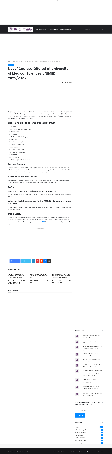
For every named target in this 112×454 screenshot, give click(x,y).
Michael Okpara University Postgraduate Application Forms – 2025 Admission (91, 381)
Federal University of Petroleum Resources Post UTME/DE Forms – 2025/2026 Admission (61, 275)
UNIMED (42, 222)
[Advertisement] (56, 13)
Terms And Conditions (98, 451)
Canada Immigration (41, 29)
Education (15, 61)
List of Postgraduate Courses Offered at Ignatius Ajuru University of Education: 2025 (92, 348)
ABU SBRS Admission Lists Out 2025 (39, 281)
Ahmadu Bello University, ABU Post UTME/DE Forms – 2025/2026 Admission (16, 282)
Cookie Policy (76, 451)
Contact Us (61, 451)
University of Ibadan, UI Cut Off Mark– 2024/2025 (61, 281)
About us (54, 451)
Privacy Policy (68, 451)
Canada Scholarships (65, 29)
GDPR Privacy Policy (86, 451)
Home (10, 61)
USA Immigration (80, 443)
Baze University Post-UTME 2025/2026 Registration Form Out (39, 275)
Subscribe (80, 415)
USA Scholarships (53, 29)
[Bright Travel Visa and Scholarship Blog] (20, 29)
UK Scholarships (80, 437)
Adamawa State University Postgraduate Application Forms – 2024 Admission (16, 275)
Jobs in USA (79, 435)
